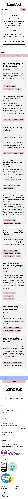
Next (21, 373)
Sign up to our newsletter (14, 45)
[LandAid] (14, 4)
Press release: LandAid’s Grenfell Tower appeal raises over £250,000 (13, 339)
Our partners (4, 421)
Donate (23, 9)
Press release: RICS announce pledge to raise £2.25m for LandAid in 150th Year (13, 64)
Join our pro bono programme (9, 410)
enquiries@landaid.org (6, 440)
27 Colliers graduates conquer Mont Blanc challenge (13, 97)
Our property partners (18, 119)
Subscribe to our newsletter (16, 378)
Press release (7, 86)
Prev (7, 373)
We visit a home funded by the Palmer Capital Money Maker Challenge (13, 232)
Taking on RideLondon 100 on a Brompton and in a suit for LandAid (14, 162)
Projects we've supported (8, 423)
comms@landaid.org (17, 41)
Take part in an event (7, 408)
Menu (4, 9)
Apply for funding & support (9, 425)
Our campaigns (16, 185)
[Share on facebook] (6, 398)
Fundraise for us (5, 412)
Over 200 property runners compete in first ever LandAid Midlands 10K (13, 128)
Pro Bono (18, 256)
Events (9, 119)
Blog (5, 119)
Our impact (18, 89)
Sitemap (3, 492)
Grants (13, 86)
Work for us (4, 428)
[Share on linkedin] (17, 398)
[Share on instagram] (14, 398)
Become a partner (6, 405)
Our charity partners (8, 89)
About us (10, 250)
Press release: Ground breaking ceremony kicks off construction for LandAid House (13, 266)
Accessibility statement (17, 489)
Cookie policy (17, 486)
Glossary (3, 418)
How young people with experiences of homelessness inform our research (13, 307)
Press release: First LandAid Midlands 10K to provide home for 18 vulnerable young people (13, 197)
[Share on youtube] (10, 398)
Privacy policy (4, 488)
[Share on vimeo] (21, 398)
